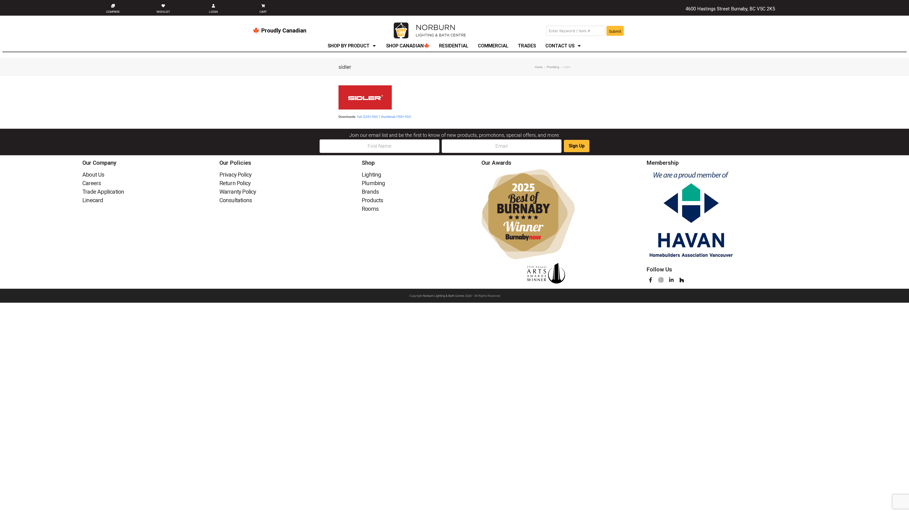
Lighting (371, 174)
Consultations (235, 200)
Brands (370, 191)
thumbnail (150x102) (396, 117)
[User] (213, 5)
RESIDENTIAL (453, 46)
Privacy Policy (235, 174)
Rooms (370, 209)
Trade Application (103, 191)
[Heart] (163, 5)
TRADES (527, 46)
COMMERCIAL (493, 46)
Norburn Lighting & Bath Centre (443, 295)
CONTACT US (560, 46)
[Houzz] (681, 280)
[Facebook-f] (650, 280)
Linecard (92, 200)
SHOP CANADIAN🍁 (408, 46)
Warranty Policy (237, 191)
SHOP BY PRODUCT (349, 46)
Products (372, 200)
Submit (615, 31)
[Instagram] (661, 280)
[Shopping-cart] (263, 5)
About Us (93, 174)
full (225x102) (367, 117)
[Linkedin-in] (671, 280)
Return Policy (235, 183)
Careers (91, 183)
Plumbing (373, 183)
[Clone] (112, 5)
